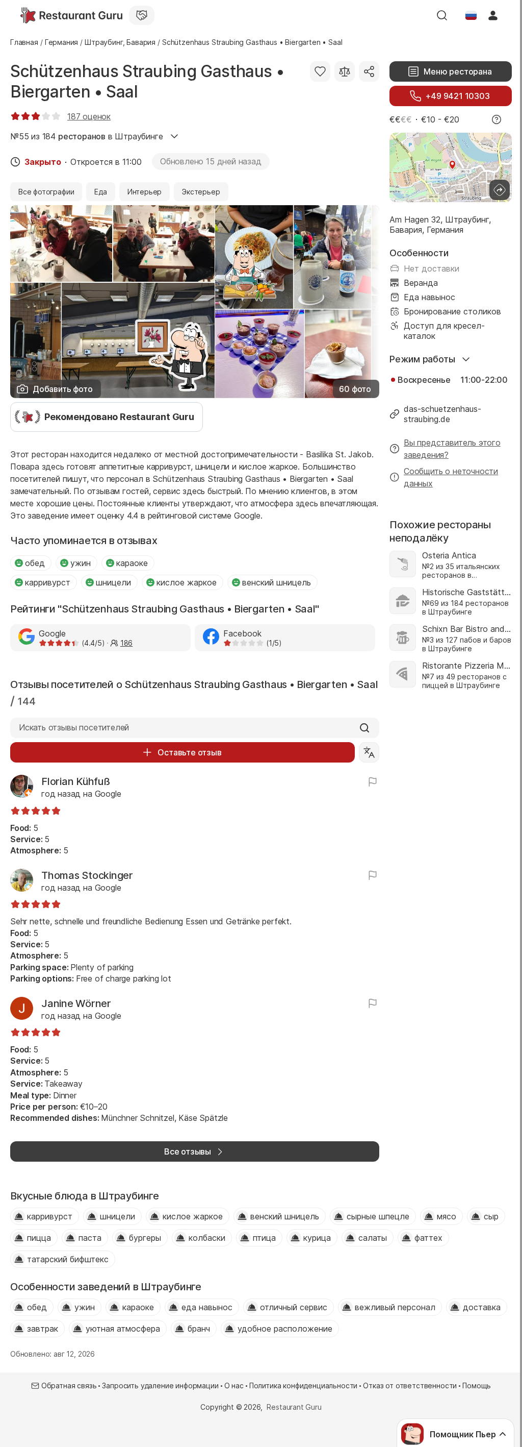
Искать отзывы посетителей (74, 727)
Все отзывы (187, 1151)
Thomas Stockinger (87, 875)
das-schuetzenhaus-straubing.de (442, 414)
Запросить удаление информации (160, 1385)
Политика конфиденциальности (303, 1385)
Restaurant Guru (294, 1407)
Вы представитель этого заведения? (452, 448)
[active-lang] (471, 15)
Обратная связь (69, 1385)
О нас (234, 1385)
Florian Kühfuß (75, 781)
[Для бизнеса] (141, 15)
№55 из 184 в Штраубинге (86, 136)
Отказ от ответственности (410, 1385)
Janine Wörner (76, 1003)
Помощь (476, 1385)
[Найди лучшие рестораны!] (71, 15)
